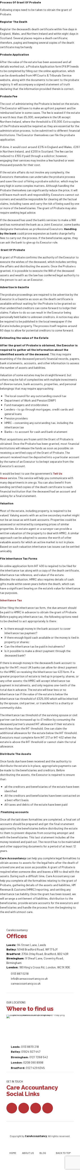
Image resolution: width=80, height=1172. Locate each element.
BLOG (42, 1152)
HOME (12, 1152)
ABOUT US (28, 1152)
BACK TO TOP (63, 1152)
